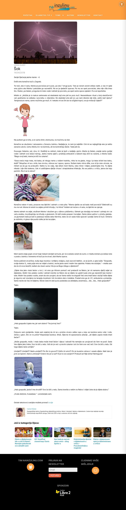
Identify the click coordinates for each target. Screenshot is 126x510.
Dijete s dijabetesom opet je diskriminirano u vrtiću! (102, 441)
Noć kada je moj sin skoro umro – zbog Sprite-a (61, 441)
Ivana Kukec (19, 65)
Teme (58, 15)
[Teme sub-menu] (63, 15)
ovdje (50, 403)
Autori (70, 15)
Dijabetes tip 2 (44, 15)
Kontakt (98, 15)
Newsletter (83, 15)
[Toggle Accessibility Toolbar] (122, 4)
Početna (27, 15)
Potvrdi (54, 475)
